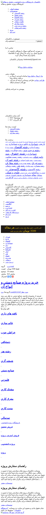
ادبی (9, 142)
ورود (11, 30)
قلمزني (5, 379)
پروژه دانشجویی (8, 444)
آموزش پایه (25, 142)
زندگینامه (35, 172)
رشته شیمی (38, 160)
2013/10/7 (17, 292)
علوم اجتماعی (23, 173)
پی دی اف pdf (10, 210)
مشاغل (39, 175)
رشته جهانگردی (16, 150)
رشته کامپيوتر (34, 169)
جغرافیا (8, 249)
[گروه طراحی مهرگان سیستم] (12, 512)
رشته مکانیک (30, 166)
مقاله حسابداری (29, 175)
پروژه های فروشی (12, 212)
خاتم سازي (7, 323)
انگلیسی (8, 204)
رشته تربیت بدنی (20, 26)
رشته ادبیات (35, 147)
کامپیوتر (8, 247)
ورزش (16, 178)
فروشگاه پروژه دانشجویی (10, 423)
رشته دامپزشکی (20, 28)
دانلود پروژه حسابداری (18, 144)
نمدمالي (5, 417)
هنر (6, 254)
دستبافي (5, 342)
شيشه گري (7, 361)
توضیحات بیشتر (6, 483)
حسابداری (33, 144)
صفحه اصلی (14, 9)
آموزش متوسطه (33, 142)
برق (6, 245)
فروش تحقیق (7, 427)
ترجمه (7, 206)
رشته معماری (39, 166)
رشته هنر (21, 166)
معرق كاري (7, 398)
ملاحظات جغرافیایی (32, 178)
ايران (6, 142)
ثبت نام (12, 32)
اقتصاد (7, 241)
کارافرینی (9, 178)
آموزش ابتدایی (41, 142)
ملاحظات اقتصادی (16, 175)
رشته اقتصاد (18, 17)
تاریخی (42, 144)
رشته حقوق (18, 15)
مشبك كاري (7, 389)
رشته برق (10, 147)
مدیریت (8, 258)
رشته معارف (19, 24)
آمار (6, 252)
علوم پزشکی (19, 22)
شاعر (29, 173)
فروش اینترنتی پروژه (10, 435)
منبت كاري (7, 408)
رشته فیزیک (37, 163)
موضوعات (14, 11)
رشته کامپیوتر (19, 13)
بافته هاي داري (9, 313)
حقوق (7, 256)
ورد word (8, 208)
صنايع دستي (7, 370)
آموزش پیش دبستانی (17, 142)
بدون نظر (24, 292)
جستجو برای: (10, 41)
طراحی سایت (39, 80)
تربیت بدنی (9, 262)
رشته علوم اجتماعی (26, 160)
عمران (7, 237)
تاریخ (7, 239)
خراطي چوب (8, 332)
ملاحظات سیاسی (22, 178)
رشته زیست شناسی (13, 157)
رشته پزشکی (10, 166)
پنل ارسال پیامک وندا (35, 76)
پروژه (3, 452)
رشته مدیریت (25, 163)
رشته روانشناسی (27, 157)
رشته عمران (19, 19)
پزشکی (8, 260)
